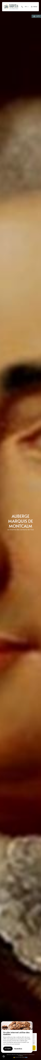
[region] (17, 1037)
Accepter (8, 1048)
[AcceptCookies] (3, 1056)
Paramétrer (18, 1048)
